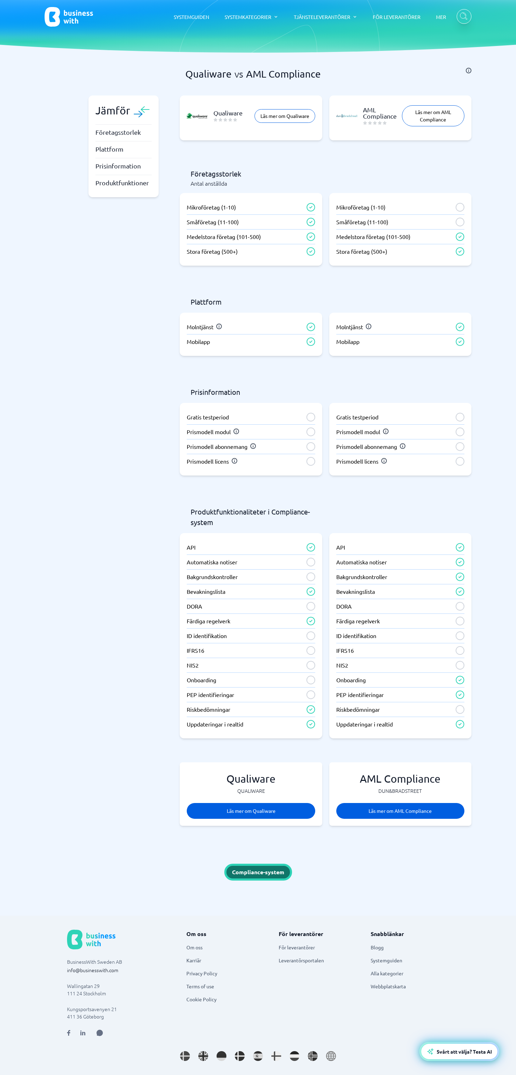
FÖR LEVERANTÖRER (397, 17)
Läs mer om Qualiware (284, 116)
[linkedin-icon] (83, 1033)
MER (441, 17)
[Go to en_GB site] (203, 1056)
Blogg (377, 947)
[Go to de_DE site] (221, 1056)
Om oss (194, 947)
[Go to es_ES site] (258, 1056)
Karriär (193, 960)
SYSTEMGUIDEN (191, 17)
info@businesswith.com (92, 970)
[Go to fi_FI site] (276, 1056)
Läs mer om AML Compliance (433, 115)
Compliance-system (258, 872)
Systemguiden (386, 960)
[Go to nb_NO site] (313, 1056)
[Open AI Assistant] (99, 1033)
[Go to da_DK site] (240, 1056)
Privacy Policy (201, 973)
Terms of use (200, 986)
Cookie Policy (201, 999)
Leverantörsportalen (301, 960)
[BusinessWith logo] (69, 17)
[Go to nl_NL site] (294, 1056)
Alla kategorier (387, 973)
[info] (468, 70)
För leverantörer (297, 947)
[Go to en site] (331, 1056)
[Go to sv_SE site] (185, 1056)
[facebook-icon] (68, 1033)
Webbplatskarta (388, 986)
